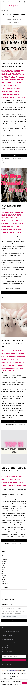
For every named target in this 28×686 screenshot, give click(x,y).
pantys (21, 482)
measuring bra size (12, 359)
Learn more (18, 684)
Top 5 (24, 485)
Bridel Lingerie (4, 559)
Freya (2, 571)
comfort (4, 81)
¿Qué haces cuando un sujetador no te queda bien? (12, 343)
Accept (24, 682)
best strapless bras (19, 74)
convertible (5, 223)
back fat (7, 350)
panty (17, 482)
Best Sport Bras (15, 71)
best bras (13, 70)
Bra (9, 76)
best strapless (16, 73)
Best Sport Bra (5, 71)
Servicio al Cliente (7, 628)
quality (3, 229)
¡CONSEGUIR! (14, 620)
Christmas (22, 478)
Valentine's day (4, 583)
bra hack (11, 217)
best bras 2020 (5, 476)
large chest (11, 82)
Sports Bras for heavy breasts (10, 91)
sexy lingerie (19, 368)
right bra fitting (19, 365)
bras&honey (20, 79)
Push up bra (20, 228)
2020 (2, 475)
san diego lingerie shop (8, 87)
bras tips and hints (10, 79)
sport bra (4, 90)
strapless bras (14, 94)
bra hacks (18, 217)
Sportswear (4, 579)
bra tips (15, 78)
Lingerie (3, 226)
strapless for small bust (8, 97)
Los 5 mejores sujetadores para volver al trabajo (13, 65)
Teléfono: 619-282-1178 (7, 651)
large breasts (21, 81)
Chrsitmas (3, 561)
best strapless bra (6, 74)
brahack (3, 220)
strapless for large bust (8, 96)
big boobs (4, 76)
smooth (19, 484)
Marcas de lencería (7, 635)
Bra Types (21, 78)
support (23, 97)
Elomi (2, 565)
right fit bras (5, 367)
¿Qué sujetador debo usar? (11, 207)
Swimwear (3, 575)
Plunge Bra (4, 84)
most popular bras (7, 361)
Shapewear (3, 567)
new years (18, 481)
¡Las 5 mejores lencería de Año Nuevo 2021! (13, 469)
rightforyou (12, 484)
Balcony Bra (14, 350)
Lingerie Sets (18, 479)
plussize (3, 85)
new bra (15, 361)
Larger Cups (19, 82)
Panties (12, 482)
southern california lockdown (10, 88)
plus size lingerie (19, 84)
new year (12, 481)
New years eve (5, 482)
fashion (14, 81)
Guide (2, 555)
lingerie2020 (5, 481)
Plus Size (11, 84)
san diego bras (11, 85)
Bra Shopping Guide (7, 78)
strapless (23, 93)
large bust (4, 82)
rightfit (12, 367)
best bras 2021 (20, 70)
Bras (2, 79)
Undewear (3, 581)
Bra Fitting (14, 76)
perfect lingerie (6, 362)
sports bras (11, 90)
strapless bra (5, 94)
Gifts (2, 573)
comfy (9, 81)
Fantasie (8, 356)
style (18, 97)
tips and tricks (13, 234)
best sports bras (6, 73)
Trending (4, 487)
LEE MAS (14, 155)
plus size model (16, 364)
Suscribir (14, 660)
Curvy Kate (3, 563)
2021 (2, 70)
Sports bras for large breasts (10, 93)
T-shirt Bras (4, 234)
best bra (7, 70)
